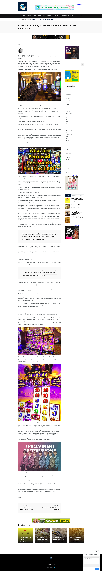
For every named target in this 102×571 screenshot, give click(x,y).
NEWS (24, 15)
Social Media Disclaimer (75, 562)
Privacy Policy (68, 562)
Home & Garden (69, 134)
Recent (67, 195)
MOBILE (67, 140)
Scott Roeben (22, 55)
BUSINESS (29, 15)
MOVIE (67, 145)
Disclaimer (48, 562)
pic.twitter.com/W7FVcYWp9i (48, 238)
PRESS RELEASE (69, 153)
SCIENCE (67, 159)
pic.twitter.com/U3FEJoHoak (50, 274)
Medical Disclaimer (61, 562)
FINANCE (67, 117)
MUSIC (67, 147)
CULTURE (67, 104)
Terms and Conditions (51, 564)
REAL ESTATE (68, 155)
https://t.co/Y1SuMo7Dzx (35, 238)
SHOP (71, 15)
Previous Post (25, 505)
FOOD (67, 119)
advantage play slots (29, 479)
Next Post (56, 505)
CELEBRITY (68, 100)
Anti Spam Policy (35, 562)
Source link (20, 500)
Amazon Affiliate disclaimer (27, 562)
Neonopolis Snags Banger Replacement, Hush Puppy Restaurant (26, 509)
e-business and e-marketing (71, 106)
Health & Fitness (69, 130)
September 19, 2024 (41, 239)
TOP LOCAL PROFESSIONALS (63, 15)
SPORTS (67, 168)
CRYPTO (67, 102)
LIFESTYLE (49, 15)
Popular (74, 195)
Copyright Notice (42, 562)
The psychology (56, 298)
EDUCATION (68, 111)
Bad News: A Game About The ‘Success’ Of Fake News (77, 199)
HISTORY (67, 132)
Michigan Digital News (76, 201)
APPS (67, 90)
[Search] (82, 64)
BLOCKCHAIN (68, 94)
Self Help (67, 161)
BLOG (54, 15)
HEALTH (67, 128)
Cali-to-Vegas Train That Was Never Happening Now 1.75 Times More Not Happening (77, 212)
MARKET (67, 138)
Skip (93, 568)
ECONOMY (68, 109)
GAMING (67, 126)
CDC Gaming (21, 293)
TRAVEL (67, 172)
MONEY (67, 142)
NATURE (67, 149)
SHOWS (67, 166)
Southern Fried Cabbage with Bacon (76, 205)
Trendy (80, 195)
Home (20, 15)
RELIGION (68, 157)
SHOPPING (68, 164)
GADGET (67, 121)
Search (66, 62)
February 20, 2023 (40, 275)
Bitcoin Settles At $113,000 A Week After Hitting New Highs (77, 219)
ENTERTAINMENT (41, 15)
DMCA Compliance (54, 562)
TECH (35, 15)
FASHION (67, 115)
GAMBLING (68, 123)
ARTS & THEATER (69, 92)
